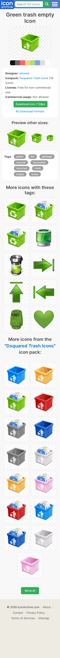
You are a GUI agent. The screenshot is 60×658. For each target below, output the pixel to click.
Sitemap (43, 618)
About (47, 607)
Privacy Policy (35, 612)
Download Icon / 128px (30, 104)
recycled (21, 168)
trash (37, 168)
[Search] (46, 4)
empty (20, 174)
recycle (21, 162)
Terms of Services (23, 618)
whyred (24, 73)
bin (32, 156)
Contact (18, 612)
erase (35, 174)
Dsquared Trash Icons (34, 78)
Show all (30, 590)
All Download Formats (30, 111)
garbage (47, 156)
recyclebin (39, 162)
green (19, 156)
